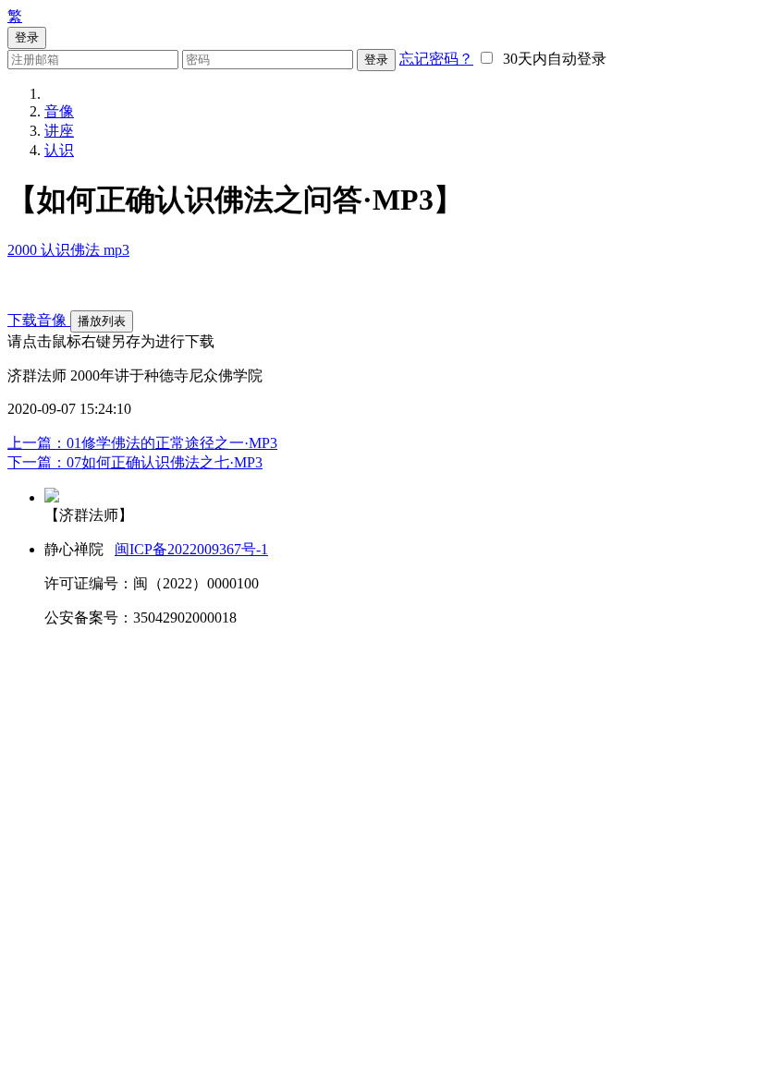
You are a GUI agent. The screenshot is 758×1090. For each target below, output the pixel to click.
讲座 (59, 131)
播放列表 (102, 321)
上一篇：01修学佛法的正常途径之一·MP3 (142, 443)
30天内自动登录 (550, 59)
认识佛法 (72, 250)
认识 (59, 150)
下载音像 (38, 320)
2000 (24, 250)
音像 (59, 111)
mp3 (116, 250)
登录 (376, 60)
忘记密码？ (436, 59)
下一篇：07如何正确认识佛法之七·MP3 (135, 462)
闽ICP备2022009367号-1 (191, 549)
